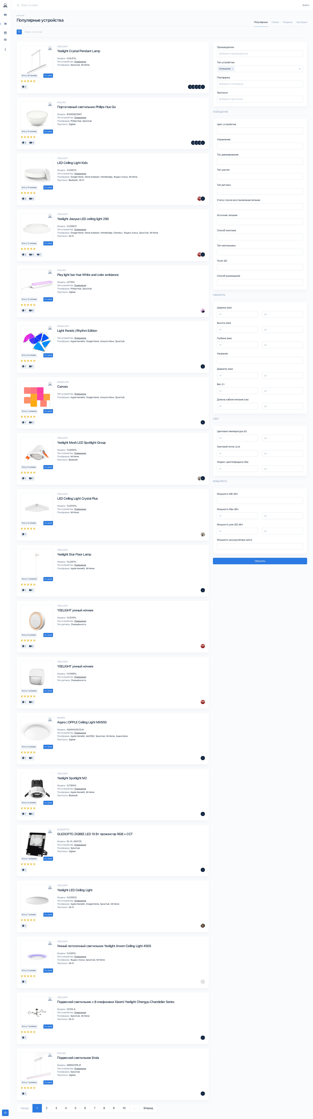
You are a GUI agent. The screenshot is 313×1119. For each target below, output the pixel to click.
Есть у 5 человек (29, 467)
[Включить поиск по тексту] (19, 31)
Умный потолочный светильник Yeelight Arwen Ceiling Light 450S (104, 946)
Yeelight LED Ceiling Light (75, 890)
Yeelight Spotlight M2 (72, 778)
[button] (5, 49)
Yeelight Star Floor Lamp (74, 554)
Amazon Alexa (107, 341)
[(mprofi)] (203, 143)
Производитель (225, 47)
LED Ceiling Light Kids (72, 163)
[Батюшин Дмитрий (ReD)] (199, 199)
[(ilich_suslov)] (203, 422)
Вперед (148, 1108)
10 (124, 1108)
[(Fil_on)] (196, 87)
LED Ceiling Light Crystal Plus (77, 498)
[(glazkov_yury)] (203, 254)
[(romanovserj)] (199, 87)
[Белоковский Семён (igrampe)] (203, 926)
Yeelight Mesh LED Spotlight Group (81, 443)
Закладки (301, 22)
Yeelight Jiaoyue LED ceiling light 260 (83, 219)
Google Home (77, 177)
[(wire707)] (203, 982)
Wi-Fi (81, 180)
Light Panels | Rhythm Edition (77, 331)
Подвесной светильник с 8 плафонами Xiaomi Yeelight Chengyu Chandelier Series (115, 1002)
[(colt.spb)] (196, 143)
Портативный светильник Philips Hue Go (86, 107)
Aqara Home (121, 736)
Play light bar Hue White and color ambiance (88, 275)
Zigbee (72, 124)
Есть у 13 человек (29, 299)
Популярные (261, 22)
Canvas (62, 386)
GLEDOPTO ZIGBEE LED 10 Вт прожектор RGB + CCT (95, 834)
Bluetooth (73, 180)
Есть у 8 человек (29, 355)
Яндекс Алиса (121, 177)
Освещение (80, 61)
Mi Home (85, 65)
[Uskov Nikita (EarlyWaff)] (203, 310)
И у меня (48, 75)
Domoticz (118, 232)
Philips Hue (76, 121)
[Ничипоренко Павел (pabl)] (203, 590)
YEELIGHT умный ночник (75, 610)
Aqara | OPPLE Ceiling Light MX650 (82, 722)
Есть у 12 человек (29, 131)
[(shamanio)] (199, 143)
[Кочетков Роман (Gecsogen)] (190, 87)
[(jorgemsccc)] (193, 87)
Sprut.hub (75, 65)
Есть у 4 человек (29, 523)
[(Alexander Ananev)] (203, 1038)
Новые (275, 22)
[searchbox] (163, 32)
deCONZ (90, 736)
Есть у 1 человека (29, 411)
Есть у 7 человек (29, 915)
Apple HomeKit (78, 341)
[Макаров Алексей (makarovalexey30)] (203, 870)
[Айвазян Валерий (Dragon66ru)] (203, 199)
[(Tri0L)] (203, 87)
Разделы (287, 22)
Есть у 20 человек (29, 75)
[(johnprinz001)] (203, 1093)
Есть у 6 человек (29, 635)
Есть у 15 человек (29, 187)
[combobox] (162, 32)
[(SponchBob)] (203, 366)
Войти (306, 5)
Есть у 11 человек (29, 243)
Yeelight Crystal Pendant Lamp (78, 51)
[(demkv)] (203, 478)
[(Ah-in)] (193, 143)
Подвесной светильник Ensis (78, 1058)
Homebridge (107, 177)
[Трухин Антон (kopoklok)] (199, 478)
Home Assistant (92, 177)
